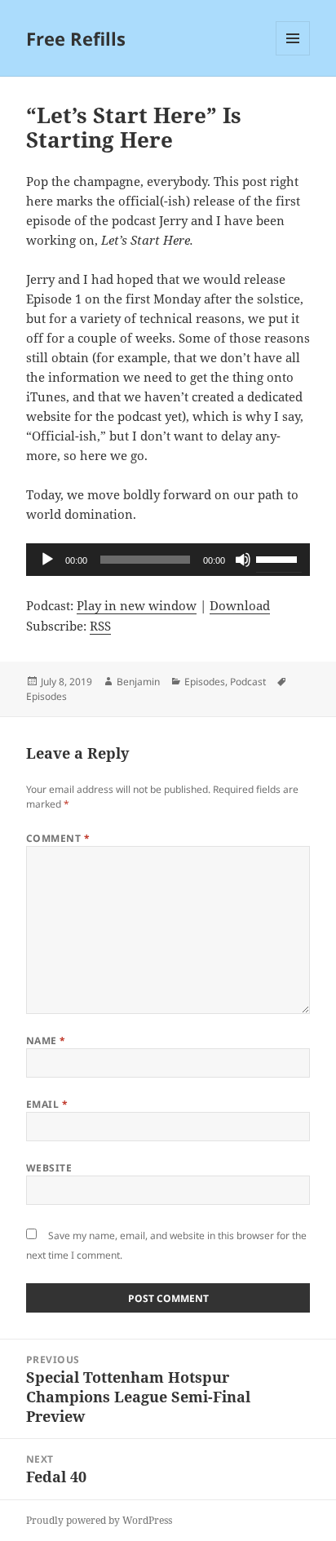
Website (49, 1168)
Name (46, 1040)
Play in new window (137, 605)
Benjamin (138, 682)
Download (240, 605)
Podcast (248, 682)
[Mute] (243, 559)
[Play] (47, 559)
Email (47, 1104)
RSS (100, 626)
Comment (58, 838)
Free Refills (76, 38)
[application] (168, 559)
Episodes (204, 682)
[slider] (279, 558)
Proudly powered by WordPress (99, 1520)
